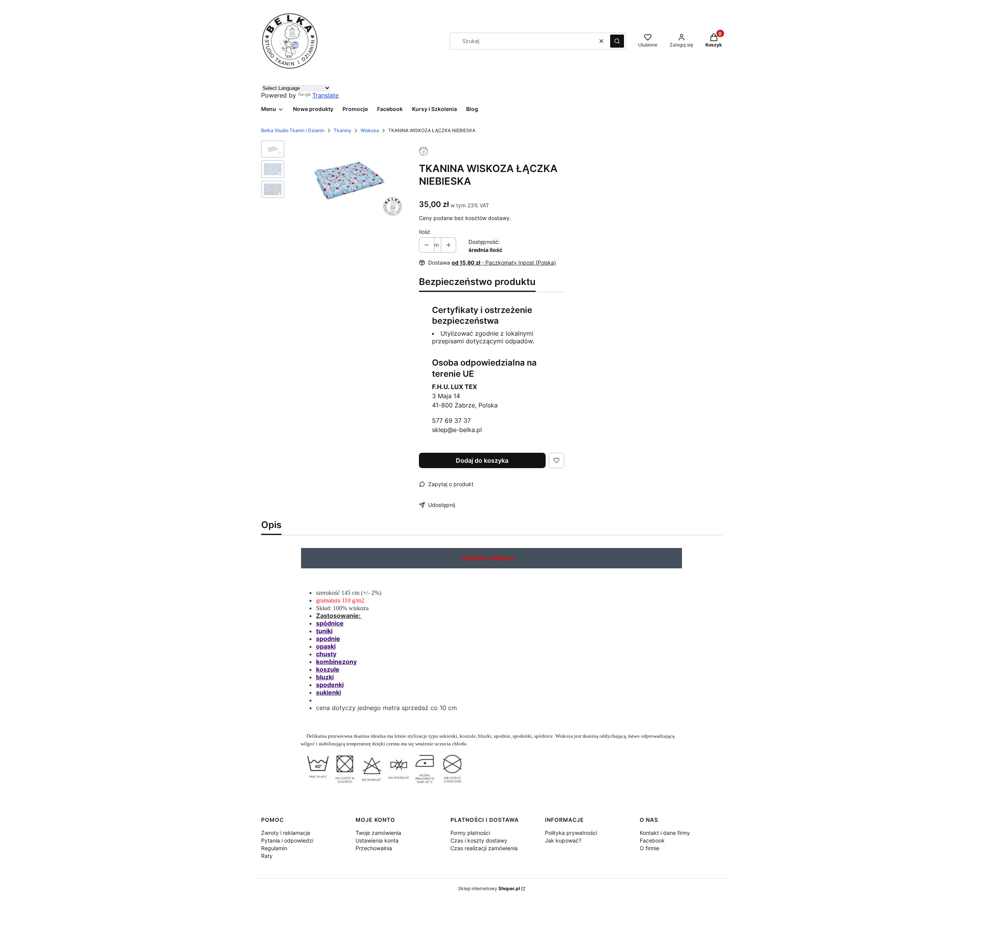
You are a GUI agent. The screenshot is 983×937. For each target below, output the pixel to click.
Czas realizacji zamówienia (484, 848)
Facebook (652, 840)
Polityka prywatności (571, 832)
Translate (325, 95)
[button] (617, 41)
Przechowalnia (374, 848)
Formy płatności (470, 832)
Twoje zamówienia (378, 832)
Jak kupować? (563, 840)
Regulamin (274, 848)
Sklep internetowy (489, 888)
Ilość (424, 231)
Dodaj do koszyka (482, 460)
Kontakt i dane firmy (665, 832)
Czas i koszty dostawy (478, 840)
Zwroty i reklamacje (285, 832)
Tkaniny (342, 130)
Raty (267, 856)
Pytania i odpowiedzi (287, 840)
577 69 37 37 (451, 420)
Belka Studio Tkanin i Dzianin (292, 130)
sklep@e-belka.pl (457, 430)
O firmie (649, 848)
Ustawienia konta (377, 840)
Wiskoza (370, 130)
